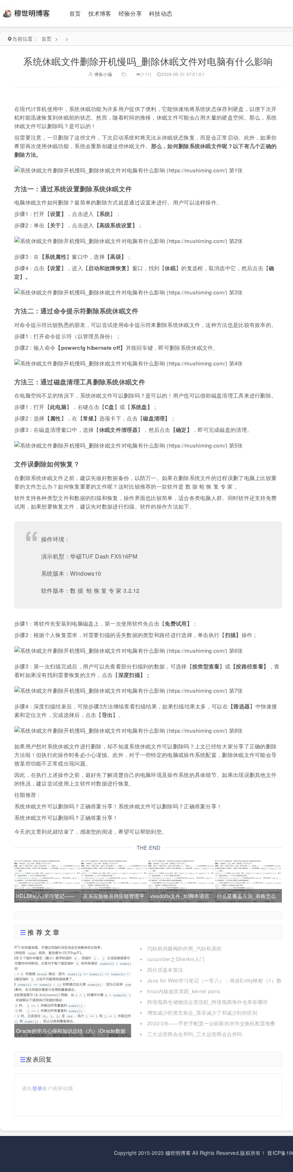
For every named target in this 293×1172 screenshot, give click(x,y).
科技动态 (160, 13)
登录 (37, 1088)
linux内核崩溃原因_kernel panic (183, 991)
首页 (75, 13)
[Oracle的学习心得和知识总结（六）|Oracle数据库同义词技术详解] (72, 990)
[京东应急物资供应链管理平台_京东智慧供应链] (114, 880)
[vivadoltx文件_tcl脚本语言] (181, 880)
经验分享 (130, 13)
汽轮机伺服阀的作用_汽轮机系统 (184, 948)
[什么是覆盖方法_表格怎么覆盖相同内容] (248, 880)
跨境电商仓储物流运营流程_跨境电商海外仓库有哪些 (207, 1001)
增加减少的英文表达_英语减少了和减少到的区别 (202, 1012)
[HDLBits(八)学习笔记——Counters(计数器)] (47, 880)
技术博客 (99, 13)
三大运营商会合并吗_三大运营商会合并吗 (194, 1033)
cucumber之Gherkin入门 (175, 959)
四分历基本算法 (165, 969)
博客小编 (102, 74)
